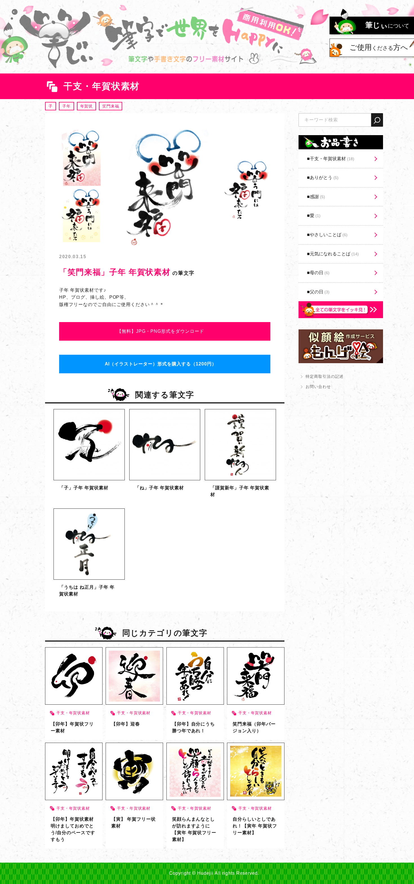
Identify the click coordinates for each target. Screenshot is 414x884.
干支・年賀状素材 (332, 158)
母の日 (320, 272)
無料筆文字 (89, 456)
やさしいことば (329, 234)
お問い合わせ (318, 386)
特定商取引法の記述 (325, 376)
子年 (66, 106)
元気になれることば (334, 253)
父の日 (320, 291)
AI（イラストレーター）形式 (161, 363)
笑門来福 (110, 106)
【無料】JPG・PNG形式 (160, 331)
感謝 (317, 196)
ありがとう (324, 177)
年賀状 (86, 106)
